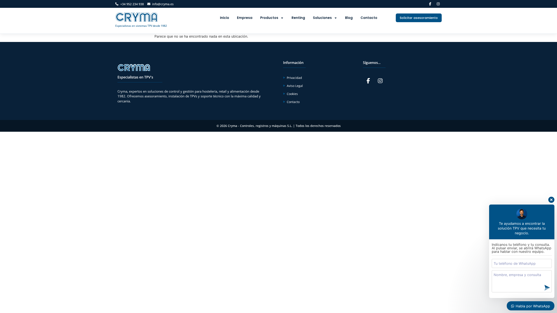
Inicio (224, 17)
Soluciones (322, 17)
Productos (269, 17)
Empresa (244, 17)
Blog (349, 17)
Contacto (369, 17)
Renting (298, 17)
